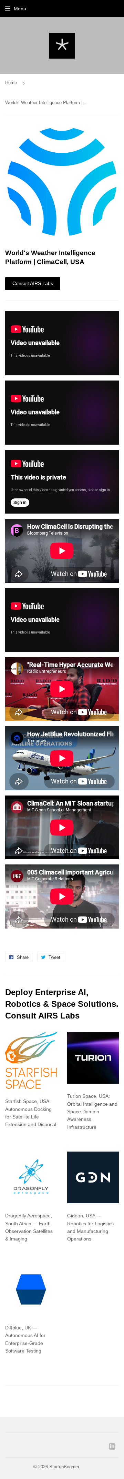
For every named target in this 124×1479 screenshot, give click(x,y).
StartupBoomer (64, 1466)
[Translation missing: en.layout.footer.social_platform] (112, 1448)
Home (11, 82)
